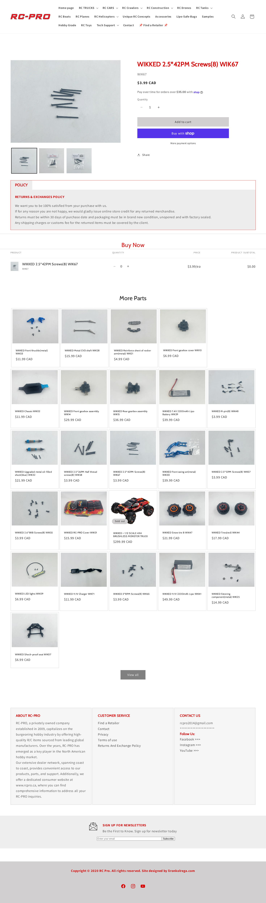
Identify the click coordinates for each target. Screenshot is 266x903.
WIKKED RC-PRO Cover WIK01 (80, 532)
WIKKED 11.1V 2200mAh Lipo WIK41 (181, 593)
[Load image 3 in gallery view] (79, 160)
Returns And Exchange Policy (119, 745)
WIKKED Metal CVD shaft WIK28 (82, 350)
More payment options (183, 143)
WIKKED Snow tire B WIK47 (177, 532)
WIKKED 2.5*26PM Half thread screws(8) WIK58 (80, 473)
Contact (103, 729)
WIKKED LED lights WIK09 (29, 593)
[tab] (21, 185)
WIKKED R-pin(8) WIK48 (225, 411)
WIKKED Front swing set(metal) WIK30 (179, 473)
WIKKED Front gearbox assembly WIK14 (81, 413)
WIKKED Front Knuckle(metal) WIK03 (32, 352)
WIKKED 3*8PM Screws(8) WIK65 (131, 593)
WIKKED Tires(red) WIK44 (226, 532)
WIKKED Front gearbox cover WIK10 (182, 350)
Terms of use (107, 740)
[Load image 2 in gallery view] (51, 160)
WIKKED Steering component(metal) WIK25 (226, 595)
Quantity (142, 99)
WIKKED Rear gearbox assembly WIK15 (130, 413)
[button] (88, 8)
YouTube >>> (189, 750)
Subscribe (168, 838)
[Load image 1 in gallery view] (24, 160)
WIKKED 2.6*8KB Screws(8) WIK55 (34, 532)
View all (133, 675)
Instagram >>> (190, 745)
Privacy (103, 734)
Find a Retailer (108, 723)
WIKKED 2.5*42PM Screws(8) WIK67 (129, 473)
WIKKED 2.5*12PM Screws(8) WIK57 (231, 471)
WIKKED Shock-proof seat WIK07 (33, 654)
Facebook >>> (190, 739)
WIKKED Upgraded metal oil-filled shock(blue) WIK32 (33, 473)
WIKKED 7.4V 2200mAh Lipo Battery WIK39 (178, 413)
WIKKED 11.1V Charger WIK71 (79, 593)
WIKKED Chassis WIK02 (27, 411)
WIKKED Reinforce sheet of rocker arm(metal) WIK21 (132, 352)
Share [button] (146, 155)
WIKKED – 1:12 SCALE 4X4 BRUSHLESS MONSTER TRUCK (130, 535)
